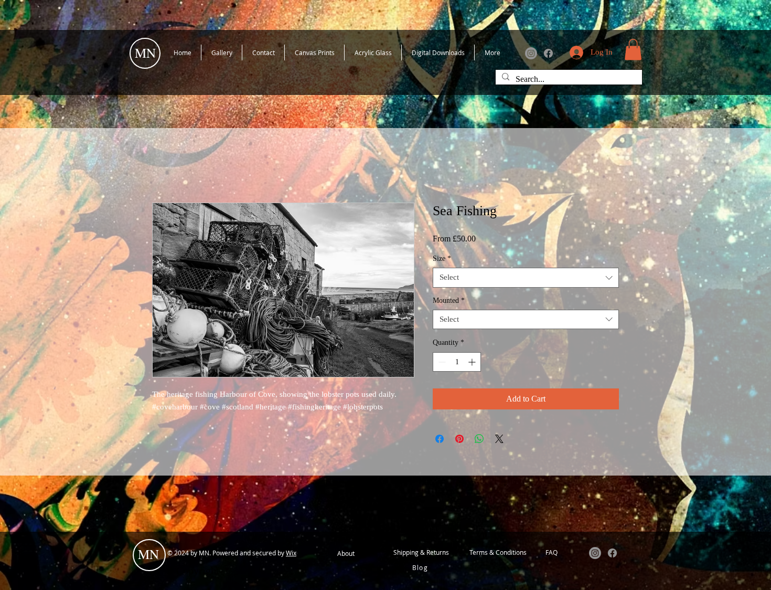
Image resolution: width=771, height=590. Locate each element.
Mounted (449, 300)
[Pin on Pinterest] (459, 439)
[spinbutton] (456, 362)
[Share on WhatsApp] (479, 439)
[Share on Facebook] (439, 439)
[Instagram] (531, 53)
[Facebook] (548, 53)
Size (442, 258)
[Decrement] (440, 362)
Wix (291, 553)
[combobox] (526, 278)
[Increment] (472, 362)
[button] (633, 49)
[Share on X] (499, 439)
